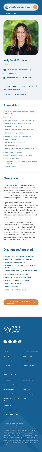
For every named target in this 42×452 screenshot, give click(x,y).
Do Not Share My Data (11, 414)
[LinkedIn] (5, 341)
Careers (6, 370)
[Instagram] (15, 341)
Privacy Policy (8, 405)
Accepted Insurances (29, 361)
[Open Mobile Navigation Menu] (35, 7)
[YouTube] (19, 341)
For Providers (27, 389)
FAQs (24, 398)
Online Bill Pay (27, 356)
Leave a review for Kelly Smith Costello (19, 302)
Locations (7, 365)
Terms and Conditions (10, 410)
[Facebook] (10, 341)
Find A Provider (8, 361)
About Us (6, 356)
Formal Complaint (9, 394)
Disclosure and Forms (10, 385)
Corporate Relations (10, 374)
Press (24, 385)
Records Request (9, 389)
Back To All (11, 13)
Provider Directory (28, 394)
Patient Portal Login (29, 365)
